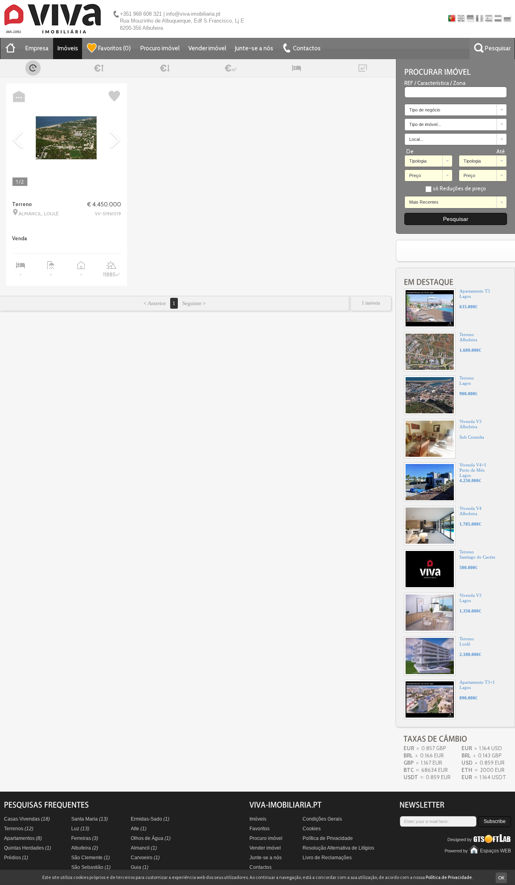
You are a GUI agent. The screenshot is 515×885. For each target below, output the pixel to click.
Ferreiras (84, 838)
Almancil (144, 848)
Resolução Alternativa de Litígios (338, 848)
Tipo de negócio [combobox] (424, 109)
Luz (80, 828)
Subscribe (495, 821)
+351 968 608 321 (141, 14)
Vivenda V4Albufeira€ (470, 516)
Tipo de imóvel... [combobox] (425, 124)
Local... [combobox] (416, 139)
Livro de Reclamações (327, 857)
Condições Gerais (322, 819)
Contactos (260, 867)
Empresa (37, 48)
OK (501, 878)
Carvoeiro (145, 857)
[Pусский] (507, 18)
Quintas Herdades (27, 848)
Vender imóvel (207, 48)
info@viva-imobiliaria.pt (193, 14)
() (114, 48)
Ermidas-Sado (150, 819)
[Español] (488, 18)
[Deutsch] (470, 18)
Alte (138, 828)
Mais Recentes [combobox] (424, 202)
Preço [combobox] (415, 175)
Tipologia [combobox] (417, 161)
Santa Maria (89, 819)
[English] (461, 18)
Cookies (312, 828)
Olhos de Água (151, 838)
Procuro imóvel (159, 48)
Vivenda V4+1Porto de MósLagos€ (472, 472)
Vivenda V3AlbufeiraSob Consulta (471, 429)
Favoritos (259, 828)
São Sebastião (91, 867)
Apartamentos (23, 838)
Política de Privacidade (328, 838)
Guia (139, 867)
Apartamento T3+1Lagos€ (477, 690)
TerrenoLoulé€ (470, 646)
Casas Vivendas (27, 819)
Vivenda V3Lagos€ (470, 603)
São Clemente (90, 857)
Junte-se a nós (254, 48)
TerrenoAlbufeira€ (470, 342)
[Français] (479, 18)
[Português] (451, 18)
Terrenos (18, 828)
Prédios (16, 857)
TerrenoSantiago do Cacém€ (477, 559)
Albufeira (84, 848)
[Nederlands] (498, 18)
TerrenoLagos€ (468, 385)
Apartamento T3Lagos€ (474, 299)
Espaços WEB (495, 851)
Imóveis (68, 48)
